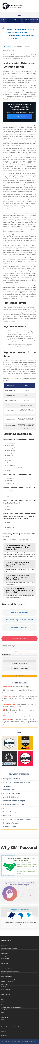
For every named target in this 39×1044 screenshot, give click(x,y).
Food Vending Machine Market (19, 620)
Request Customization (19, 116)
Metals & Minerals (9, 827)
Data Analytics (4, 953)
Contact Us (3, 1031)
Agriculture (7, 786)
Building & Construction (11, 793)
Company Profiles (5, 958)
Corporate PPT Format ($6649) (21, 668)
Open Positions (4, 1009)
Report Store (13, 20)
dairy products (17, 368)
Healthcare (7, 816)
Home (3, 20)
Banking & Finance (9, 790)
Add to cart (19, 675)
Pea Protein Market (19, 612)
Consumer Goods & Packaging (14, 801)
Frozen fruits (13, 215)
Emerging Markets (5, 956)
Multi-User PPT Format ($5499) (21, 663)
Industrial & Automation (11, 823)
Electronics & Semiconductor (13, 804)
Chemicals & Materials (11, 797)
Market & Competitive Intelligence (9, 948)
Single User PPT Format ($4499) (21, 659)
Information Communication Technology (17, 819)
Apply (2, 1012)
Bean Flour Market (19, 627)
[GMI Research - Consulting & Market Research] (11, 6)
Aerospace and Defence (11, 779)
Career (2, 1004)
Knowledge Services (5, 950)
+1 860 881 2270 (15, 1027)
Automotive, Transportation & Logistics (17, 782)
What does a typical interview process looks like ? (12, 1007)
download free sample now (19, 638)
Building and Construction (7, 973)
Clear (32, 654)
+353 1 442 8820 (17, 1029)
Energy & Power (9, 808)
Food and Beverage (10, 812)
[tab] (19, 547)
